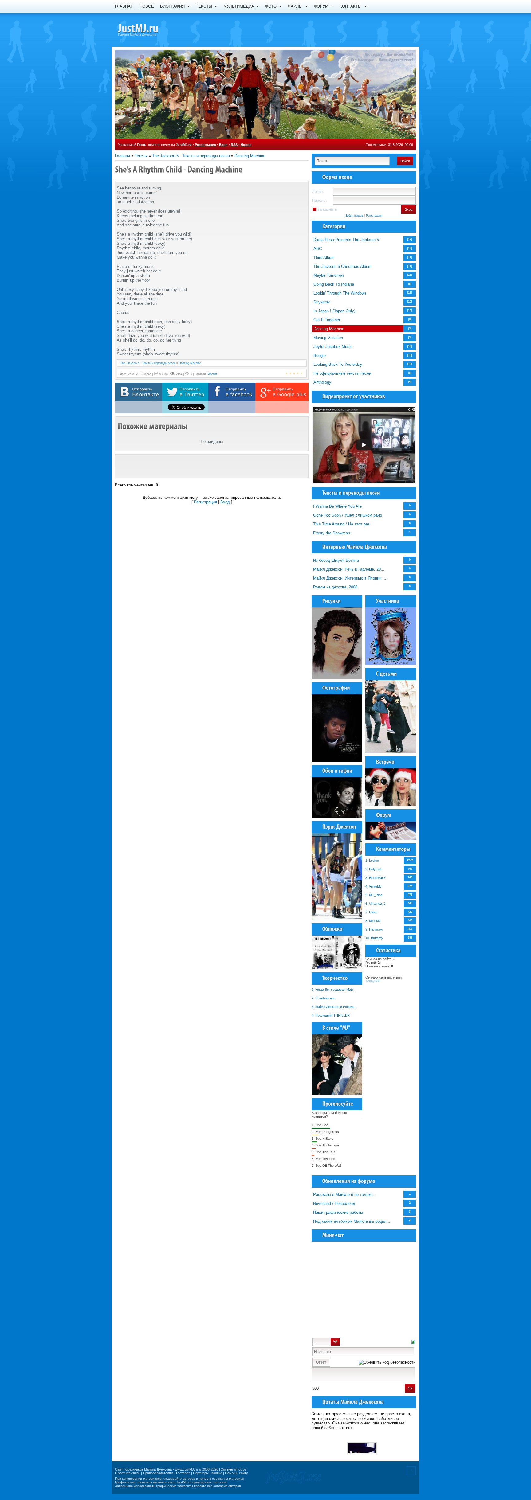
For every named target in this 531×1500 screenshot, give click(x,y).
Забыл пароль (354, 215)
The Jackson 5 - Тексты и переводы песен (191, 156)
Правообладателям (158, 1473)
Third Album (324, 257)
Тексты (141, 156)
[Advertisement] (212, 466)
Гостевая (183, 1473)
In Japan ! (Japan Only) (334, 311)
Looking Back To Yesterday (337, 364)
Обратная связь (127, 1473)
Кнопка (216, 1473)
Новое (246, 144)
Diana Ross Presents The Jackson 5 (346, 239)
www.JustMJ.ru (186, 1469)
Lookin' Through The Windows (340, 293)
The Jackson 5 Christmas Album (342, 266)
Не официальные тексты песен (342, 373)
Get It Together (326, 320)
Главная (122, 156)
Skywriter (321, 302)
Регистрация (205, 144)
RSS (234, 144)
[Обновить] (413, 1341)
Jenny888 (372, 981)
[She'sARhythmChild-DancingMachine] (178, 169)
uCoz (242, 1469)
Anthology (322, 382)
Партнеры (201, 1473)
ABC (317, 248)
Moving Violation (328, 337)
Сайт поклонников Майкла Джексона (143, 1469)
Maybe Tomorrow (328, 275)
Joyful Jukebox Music (332, 346)
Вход (223, 144)
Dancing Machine (249, 156)
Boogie (319, 355)
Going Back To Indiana (333, 284)
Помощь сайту (236, 1473)
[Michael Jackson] (148, 29)
